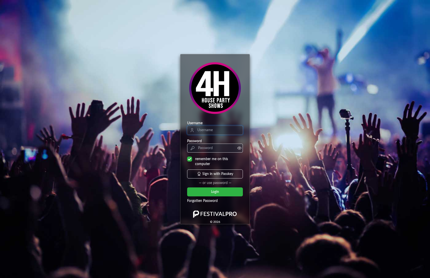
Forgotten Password (202, 201)
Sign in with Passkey (217, 174)
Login (215, 192)
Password (194, 141)
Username (195, 123)
